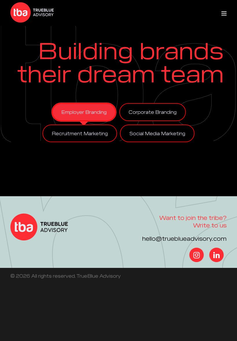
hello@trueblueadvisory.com (184, 238)
